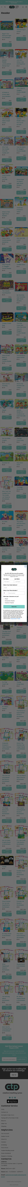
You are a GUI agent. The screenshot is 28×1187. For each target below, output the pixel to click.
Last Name (17, 579)
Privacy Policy (14, 618)
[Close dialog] (25, 566)
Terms (19, 618)
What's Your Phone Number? (10, 590)
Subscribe (14, 606)
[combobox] (5, 593)
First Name (6, 579)
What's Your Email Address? (10, 585)
